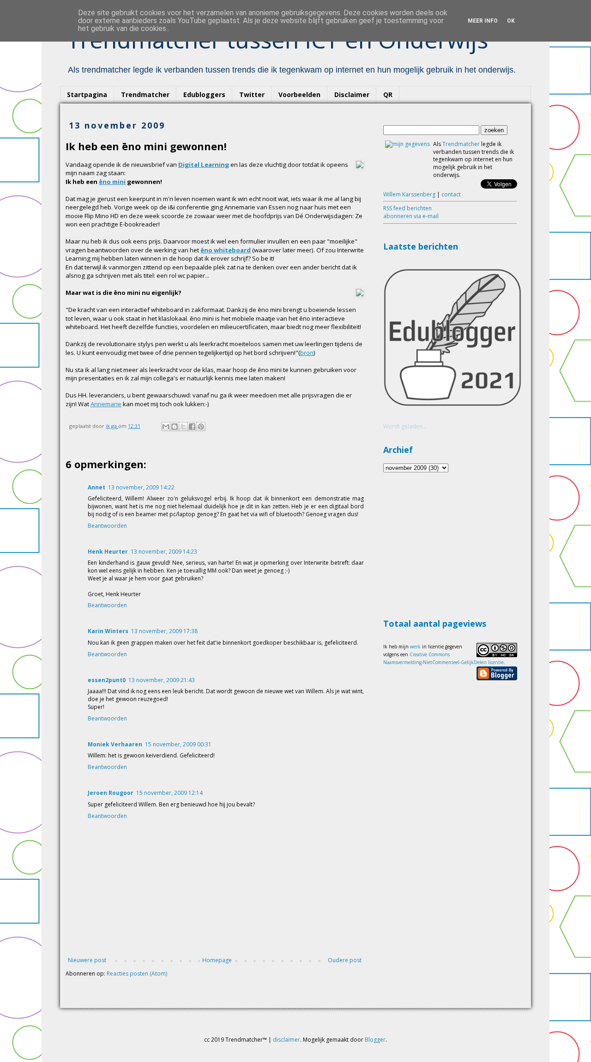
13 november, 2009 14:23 (164, 551)
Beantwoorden (107, 526)
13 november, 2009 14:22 (141, 487)
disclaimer (286, 1040)
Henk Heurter (108, 551)
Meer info (483, 21)
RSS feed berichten (407, 208)
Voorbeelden (299, 94)
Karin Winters (108, 631)
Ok (511, 21)
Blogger (375, 1040)
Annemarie (105, 404)
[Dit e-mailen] (165, 426)
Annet (96, 487)
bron (307, 352)
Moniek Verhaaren (115, 744)
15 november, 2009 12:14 (169, 793)
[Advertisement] (452, 544)
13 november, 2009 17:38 (164, 631)
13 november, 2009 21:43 (161, 680)
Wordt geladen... (405, 426)
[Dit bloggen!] (174, 426)
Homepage (217, 960)
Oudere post (345, 960)
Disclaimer (351, 94)
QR (387, 94)
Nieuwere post (87, 960)
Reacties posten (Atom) (137, 973)
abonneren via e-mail (411, 216)
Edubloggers (204, 94)
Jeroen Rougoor (110, 793)
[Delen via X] (183, 426)
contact (451, 194)
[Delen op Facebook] (192, 426)
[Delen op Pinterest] (200, 426)
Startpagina (87, 94)
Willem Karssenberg (409, 194)
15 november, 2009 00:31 (178, 744)
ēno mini (112, 181)
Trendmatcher (145, 94)
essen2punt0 (107, 680)
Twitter (252, 94)
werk (415, 646)
